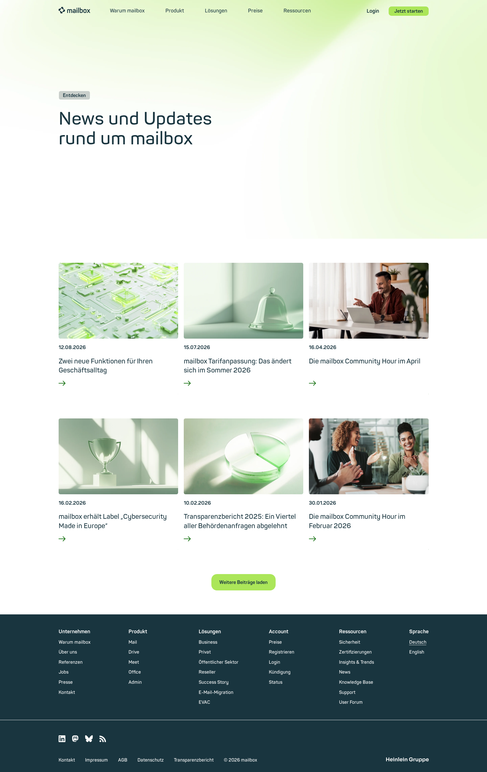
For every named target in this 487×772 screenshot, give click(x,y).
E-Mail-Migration (216, 692)
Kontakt (67, 692)
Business (208, 642)
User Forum (351, 702)
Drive (134, 652)
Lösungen (216, 11)
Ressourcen (297, 11)
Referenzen (71, 662)
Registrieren (281, 652)
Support (347, 692)
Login (373, 11)
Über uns (68, 652)
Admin (135, 682)
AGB (122, 760)
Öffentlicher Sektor (218, 662)
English (416, 652)
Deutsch (417, 642)
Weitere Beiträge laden (243, 582)
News (344, 672)
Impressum (96, 760)
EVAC (204, 702)
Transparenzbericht (194, 760)
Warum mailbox (127, 11)
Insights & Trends (356, 662)
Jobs (63, 672)
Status (275, 682)
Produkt (174, 11)
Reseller (207, 672)
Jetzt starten (408, 11)
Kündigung (280, 672)
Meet (134, 662)
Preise (255, 11)
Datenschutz (151, 760)
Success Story (214, 682)
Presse (66, 682)
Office (135, 672)
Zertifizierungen (355, 652)
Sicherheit (349, 642)
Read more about (118, 391)
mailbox (74, 10)
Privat (205, 652)
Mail (133, 642)
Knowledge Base (356, 682)
